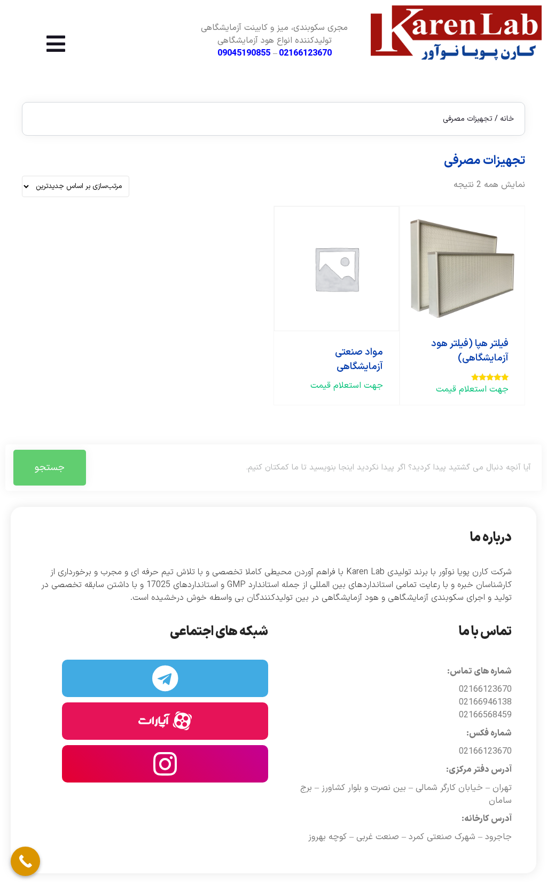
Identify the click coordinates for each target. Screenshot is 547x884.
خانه (507, 118)
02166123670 (305, 53)
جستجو (50, 467)
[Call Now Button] (25, 861)
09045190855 (243, 53)
